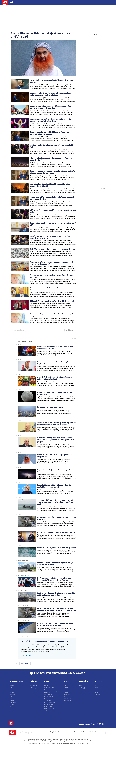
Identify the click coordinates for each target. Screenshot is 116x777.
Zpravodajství (16, 681)
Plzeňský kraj (48, 698)
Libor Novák (28, 655)
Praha (46, 685)
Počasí (12, 696)
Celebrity (97, 687)
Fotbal (66, 687)
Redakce (60, 732)
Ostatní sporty (68, 700)
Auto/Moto (82, 687)
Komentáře (33, 689)
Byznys (12, 691)
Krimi (11, 698)
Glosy (32, 687)
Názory (33, 681)
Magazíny (83, 681)
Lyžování (66, 696)
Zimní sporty (67, 698)
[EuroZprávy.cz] (6, 2)
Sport (11, 689)
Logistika (12, 694)
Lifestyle (97, 689)
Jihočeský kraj (48, 694)
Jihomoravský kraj (49, 689)
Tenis (65, 689)
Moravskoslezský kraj (50, 691)
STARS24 (99, 681)
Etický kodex (53, 732)
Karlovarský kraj (49, 708)
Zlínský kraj (47, 700)
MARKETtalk (13, 702)
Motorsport (67, 691)
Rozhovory (33, 685)
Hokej (65, 685)
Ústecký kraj (47, 693)
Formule (66, 693)
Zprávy (97, 685)
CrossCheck (13, 704)
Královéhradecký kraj (50, 702)
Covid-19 (12, 706)
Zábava (97, 693)
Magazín (12, 700)
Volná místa (98, 732)
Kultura (12, 693)
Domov (12, 685)
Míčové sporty (68, 694)
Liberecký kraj (48, 706)
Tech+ (80, 685)
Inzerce (78, 732)
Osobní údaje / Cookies (88, 732)
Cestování (82, 689)
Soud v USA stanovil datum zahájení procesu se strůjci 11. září (40, 35)
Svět (12, 2)
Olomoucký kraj (48, 696)
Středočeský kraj (49, 687)
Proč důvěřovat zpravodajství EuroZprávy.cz (58, 673)
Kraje (46, 681)
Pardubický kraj (48, 704)
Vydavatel (72, 732)
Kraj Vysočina (48, 710)
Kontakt (66, 732)
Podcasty (33, 691)
